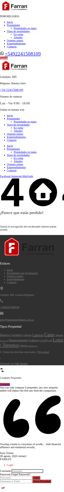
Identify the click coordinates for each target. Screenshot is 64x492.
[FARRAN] (15, 10)
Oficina (24, 345)
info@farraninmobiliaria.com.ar (17, 319)
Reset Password (42, 481)
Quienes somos (15, 40)
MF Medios (21, 363)
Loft (49, 340)
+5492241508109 (23, 53)
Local (43, 340)
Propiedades (13, 25)
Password (5, 474)
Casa (49, 334)
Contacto (12, 46)
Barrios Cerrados (11, 335)
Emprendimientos (16, 43)
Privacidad (43, 352)
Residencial (32, 346)
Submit (4, 58)
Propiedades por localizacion (22, 273)
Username (5, 470)
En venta (18, 34)
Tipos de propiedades (18, 31)
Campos (38, 335)
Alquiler (18, 37)
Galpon (34, 340)
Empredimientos (15, 279)
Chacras (58, 335)
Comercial (4, 341)
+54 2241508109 (11, 90)
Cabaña (27, 335)
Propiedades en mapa (25, 28)
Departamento (18, 340)
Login (36, 477)
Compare (5, 384)
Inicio (10, 22)
